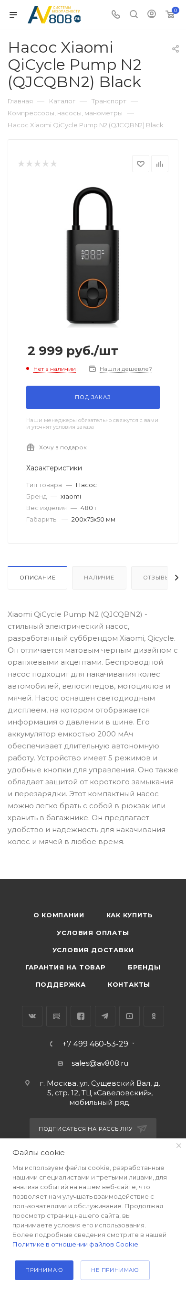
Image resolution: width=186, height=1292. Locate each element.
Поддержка (61, 984)
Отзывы (156, 577)
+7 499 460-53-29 (95, 1044)
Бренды (144, 967)
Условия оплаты (93, 932)
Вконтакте (32, 1016)
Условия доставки (93, 950)
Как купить (129, 915)
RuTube (56, 1016)
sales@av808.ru (100, 1063)
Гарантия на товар (65, 967)
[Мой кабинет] (151, 15)
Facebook (81, 1016)
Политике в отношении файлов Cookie (75, 1244)
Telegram (105, 1016)
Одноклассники (154, 1016)
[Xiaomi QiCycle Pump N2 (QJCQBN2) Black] (93, 255)
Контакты (129, 984)
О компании (58, 915)
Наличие (99, 577)
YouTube (129, 1016)
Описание (37, 577)
